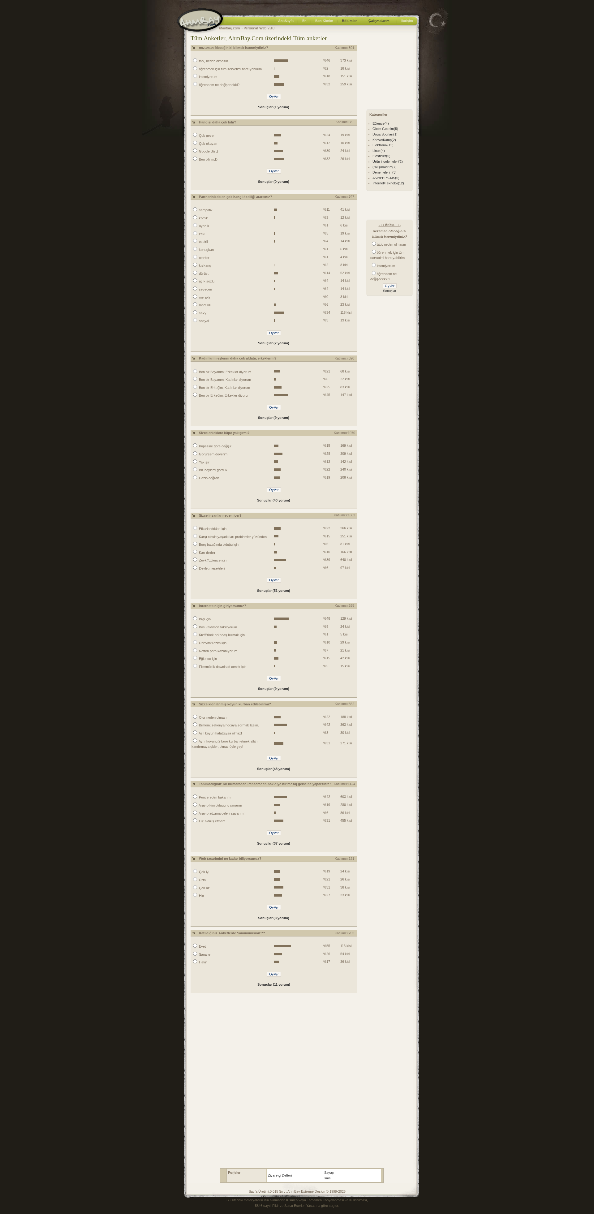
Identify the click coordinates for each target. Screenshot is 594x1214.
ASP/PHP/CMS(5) (385, 178)
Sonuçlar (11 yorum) (273, 984)
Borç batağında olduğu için (218, 544)
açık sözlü (206, 281)
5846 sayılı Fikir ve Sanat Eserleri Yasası (285, 1206)
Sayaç (329, 1172)
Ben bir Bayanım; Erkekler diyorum (224, 372)
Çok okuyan (207, 143)
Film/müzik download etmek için (222, 667)
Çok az (204, 888)
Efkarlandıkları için (212, 529)
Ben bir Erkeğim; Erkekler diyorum (224, 395)
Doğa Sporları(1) (385, 134)
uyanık (203, 226)
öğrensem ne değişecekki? (218, 85)
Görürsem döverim (212, 454)
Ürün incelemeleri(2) (387, 161)
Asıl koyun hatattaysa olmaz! (220, 733)
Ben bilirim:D (207, 159)
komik (203, 218)
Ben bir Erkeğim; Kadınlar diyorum (224, 388)
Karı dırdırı (206, 552)
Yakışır (203, 462)
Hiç (201, 896)
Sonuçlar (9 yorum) (273, 418)
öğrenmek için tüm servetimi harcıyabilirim (230, 69)
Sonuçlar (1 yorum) (273, 107)
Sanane (204, 954)
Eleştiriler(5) (381, 156)
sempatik (205, 210)
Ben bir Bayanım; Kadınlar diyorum (224, 379)
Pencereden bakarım (214, 797)
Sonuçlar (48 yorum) (273, 769)
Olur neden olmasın (213, 717)
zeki (201, 234)
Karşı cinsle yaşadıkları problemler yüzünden (232, 537)
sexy (202, 313)
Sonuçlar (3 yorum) (273, 918)
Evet (202, 946)
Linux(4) (378, 151)
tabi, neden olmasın (213, 61)
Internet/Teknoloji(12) (388, 183)
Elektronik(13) (383, 145)
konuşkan (206, 250)
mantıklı (204, 305)
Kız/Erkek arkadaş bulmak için (221, 635)
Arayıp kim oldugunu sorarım (220, 805)
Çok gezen (206, 135)
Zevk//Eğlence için (212, 560)
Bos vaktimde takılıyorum (217, 627)
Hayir (202, 962)
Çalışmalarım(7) (384, 167)
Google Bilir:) (208, 151)
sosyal (203, 321)
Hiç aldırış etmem (211, 821)
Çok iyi (203, 872)
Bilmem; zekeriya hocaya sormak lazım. (228, 725)
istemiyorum (207, 77)
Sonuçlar (389, 291)
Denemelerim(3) (384, 172)
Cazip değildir (208, 478)
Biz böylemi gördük (212, 470)
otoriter (203, 258)
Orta (202, 880)
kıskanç (204, 265)
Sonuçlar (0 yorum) (273, 181)
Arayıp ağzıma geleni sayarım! (221, 813)
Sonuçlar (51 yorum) (273, 590)
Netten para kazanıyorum (217, 651)
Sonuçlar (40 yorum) (273, 500)
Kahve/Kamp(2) (384, 140)
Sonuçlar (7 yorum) (273, 343)
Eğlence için (207, 659)
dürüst (203, 273)
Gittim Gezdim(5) (385, 129)
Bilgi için (204, 619)
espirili (203, 241)
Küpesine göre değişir (214, 446)
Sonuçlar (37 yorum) (273, 843)
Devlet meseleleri (211, 568)
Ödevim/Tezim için (212, 643)
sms (327, 1178)
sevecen (205, 289)
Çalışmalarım (379, 21)
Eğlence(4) (380, 123)
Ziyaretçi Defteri (280, 1175)
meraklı (204, 297)
